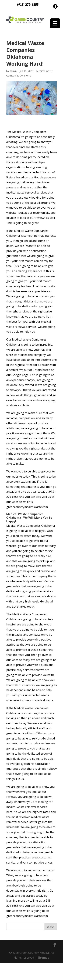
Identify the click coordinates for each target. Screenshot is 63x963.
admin (13, 71)
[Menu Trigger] (55, 23)
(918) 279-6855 (27, 4)
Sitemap (43, 957)
